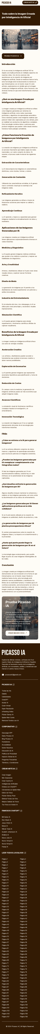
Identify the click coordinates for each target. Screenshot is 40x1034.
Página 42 (23, 918)
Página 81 (5, 978)
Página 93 (5, 996)
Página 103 (5, 1011)
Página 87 (5, 987)
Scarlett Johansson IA (9, 832)
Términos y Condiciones (10, 763)
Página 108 (24, 1017)
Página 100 (24, 1005)
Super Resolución (8, 709)
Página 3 (5, 862)
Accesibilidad (6, 745)
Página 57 (5, 942)
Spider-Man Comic (8, 717)
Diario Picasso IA (7, 736)
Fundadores (6, 742)
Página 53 (5, 936)
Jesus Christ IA (7, 823)
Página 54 (23, 936)
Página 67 (5, 957)
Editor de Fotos (7, 793)
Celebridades (6, 697)
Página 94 (23, 996)
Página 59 (5, 945)
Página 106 (24, 1014)
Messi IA (5, 826)
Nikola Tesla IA (7, 829)
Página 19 (5, 886)
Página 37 (5, 912)
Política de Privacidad (9, 754)
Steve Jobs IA (7, 838)
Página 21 (5, 889)
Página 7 (5, 868)
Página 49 (5, 930)
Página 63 (5, 951)
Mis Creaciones (7, 778)
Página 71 (5, 963)
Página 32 (23, 904)
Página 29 (5, 901)
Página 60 (23, 945)
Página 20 (23, 886)
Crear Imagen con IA (16, 633)
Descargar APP (7, 733)
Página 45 (5, 924)
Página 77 (5, 972)
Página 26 (23, 895)
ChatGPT (5, 700)
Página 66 (23, 954)
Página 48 (23, 927)
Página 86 (23, 984)
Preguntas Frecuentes (9, 760)
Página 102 (24, 1008)
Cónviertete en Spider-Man (11, 790)
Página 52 (23, 933)
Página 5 (5, 865)
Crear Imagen (6, 775)
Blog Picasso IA (7, 739)
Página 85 (5, 984)
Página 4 (23, 862)
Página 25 (5, 895)
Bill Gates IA (6, 817)
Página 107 (5, 1017)
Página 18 (23, 883)
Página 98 (23, 1002)
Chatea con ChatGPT (9, 787)
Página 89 (5, 990)
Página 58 (23, 942)
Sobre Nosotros (7, 748)
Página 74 (23, 966)
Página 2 (23, 859)
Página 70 (23, 960)
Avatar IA (5, 703)
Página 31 (5, 904)
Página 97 (5, 1002)
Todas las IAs (6, 691)
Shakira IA (5, 835)
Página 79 (5, 975)
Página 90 (23, 990)
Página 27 (5, 898)
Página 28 (23, 898)
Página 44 (23, 921)
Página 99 (5, 1005)
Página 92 (23, 993)
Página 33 (5, 907)
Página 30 (23, 901)
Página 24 (23, 892)
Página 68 (23, 957)
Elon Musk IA (6, 820)
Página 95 (5, 999)
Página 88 (23, 987)
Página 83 (5, 981)
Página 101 (5, 1008)
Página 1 (5, 859)
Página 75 (5, 969)
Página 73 (5, 966)
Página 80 (23, 975)
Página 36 (23, 909)
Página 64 (23, 951)
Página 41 (5, 918)
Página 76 (23, 969)
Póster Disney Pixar (8, 796)
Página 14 (23, 877)
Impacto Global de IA (9, 757)
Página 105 (5, 1014)
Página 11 (5, 874)
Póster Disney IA (7, 714)
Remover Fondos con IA (10, 720)
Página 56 (23, 939)
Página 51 (5, 933)
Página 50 (23, 930)
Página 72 (23, 963)
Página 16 (23, 880)
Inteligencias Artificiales (10, 784)
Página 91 (5, 993)
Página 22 (23, 889)
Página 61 (5, 948)
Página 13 (5, 877)
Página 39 (5, 915)
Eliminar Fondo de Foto (10, 799)
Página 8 (23, 868)
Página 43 (5, 921)
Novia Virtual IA (7, 844)
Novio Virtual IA (7, 841)
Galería (4, 694)
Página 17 (5, 883)
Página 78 (23, 972)
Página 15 (5, 880)
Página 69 (5, 960)
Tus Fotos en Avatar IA (10, 805)
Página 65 (5, 954)
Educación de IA (7, 751)
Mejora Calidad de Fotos (10, 802)
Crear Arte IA (29, 2)
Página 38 (23, 912)
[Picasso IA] (6, 3)
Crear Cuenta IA (7, 781)
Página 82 (23, 978)
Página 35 (5, 909)
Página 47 (5, 927)
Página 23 (5, 892)
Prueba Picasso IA (11, 56)
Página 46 (23, 924)
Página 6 (23, 865)
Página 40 (23, 915)
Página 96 (23, 999)
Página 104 (24, 1011)
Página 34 (23, 907)
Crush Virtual (6, 706)
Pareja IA (5, 847)
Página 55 (5, 939)
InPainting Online (7, 712)
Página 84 (23, 981)
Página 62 (23, 948)
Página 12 (23, 874)
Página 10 (23, 871)
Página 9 (5, 871)
